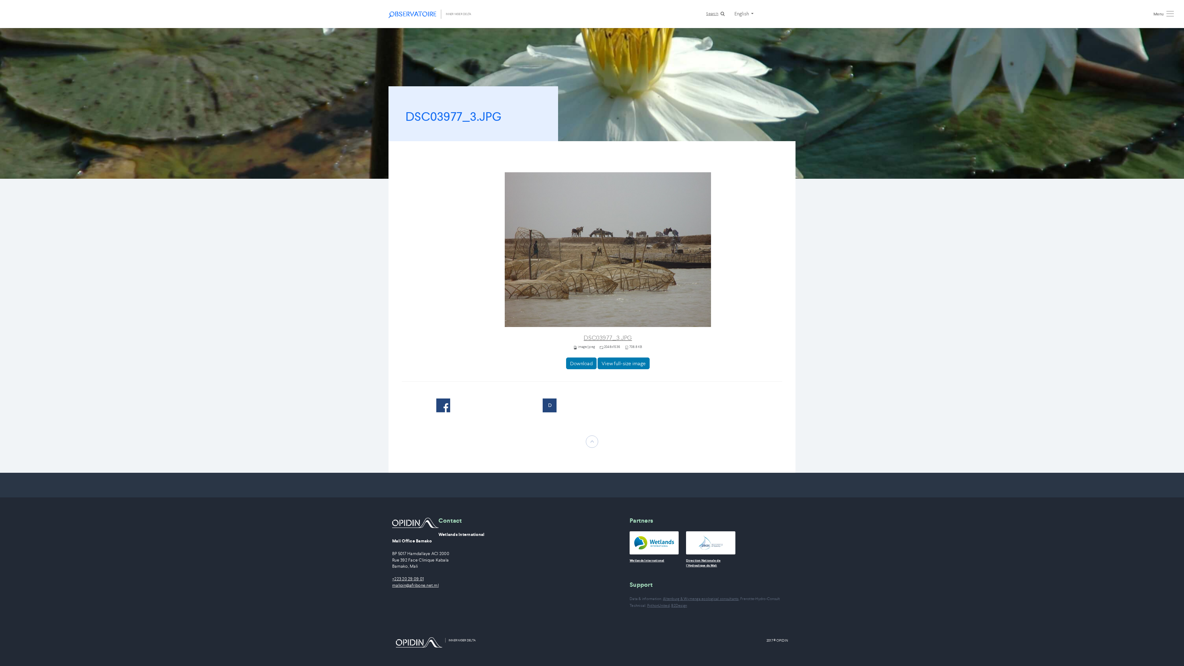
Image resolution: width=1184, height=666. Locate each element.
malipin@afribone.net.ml (415, 585)
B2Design (679, 605)
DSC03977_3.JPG (608, 338)
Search (712, 13)
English (742, 13)
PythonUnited (658, 605)
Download (581, 363)
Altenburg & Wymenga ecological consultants (701, 598)
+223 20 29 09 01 (408, 579)
